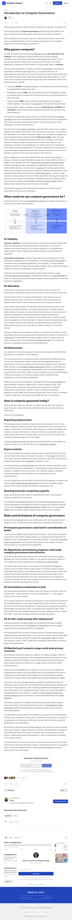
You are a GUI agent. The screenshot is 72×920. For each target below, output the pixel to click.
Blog (5, 10)
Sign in (66, 3)
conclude (40, 168)
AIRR (6, 510)
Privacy (34, 907)
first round (51, 456)
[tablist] (11, 816)
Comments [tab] (8, 816)
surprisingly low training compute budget (47, 163)
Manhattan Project (44, 340)
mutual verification (57, 261)
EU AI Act (11, 424)
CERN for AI (9, 338)
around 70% (14, 89)
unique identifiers (59, 276)
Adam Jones (14, 847)
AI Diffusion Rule (27, 466)
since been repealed (48, 444)
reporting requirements (21, 276)
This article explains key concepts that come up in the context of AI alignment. (27, 845)
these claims (46, 173)
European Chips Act (25, 502)
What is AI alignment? (13, 842)
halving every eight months (47, 562)
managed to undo (49, 638)
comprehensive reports (36, 201)
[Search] (46, 3)
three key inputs (40, 54)
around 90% (37, 104)
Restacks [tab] (15, 816)
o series (59, 134)
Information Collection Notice (35, 879)
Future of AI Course (45, 748)
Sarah (10, 17)
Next (62, 790)
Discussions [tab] (17, 837)
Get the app (44, 912)
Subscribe (57, 3)
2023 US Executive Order (16, 442)
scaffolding (32, 626)
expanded (29, 461)
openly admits (50, 181)
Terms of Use (44, 877)
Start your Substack (31, 912)
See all (7, 881)
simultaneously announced (25, 483)
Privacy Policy (49, 879)
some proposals (56, 382)
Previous (11, 790)
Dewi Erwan (15, 860)
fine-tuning (43, 626)
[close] (52, 853)
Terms (39, 907)
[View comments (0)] (12, 22)
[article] (36, 846)
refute (38, 173)
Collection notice (47, 907)
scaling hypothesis (27, 129)
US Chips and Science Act (50, 502)
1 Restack (23, 778)
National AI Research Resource (28, 507)
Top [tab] (6, 837)
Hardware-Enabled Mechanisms (32, 367)
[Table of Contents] (2, 460)
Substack (27, 916)
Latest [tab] (10, 837)
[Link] (1, 49)
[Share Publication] (50, 3)
